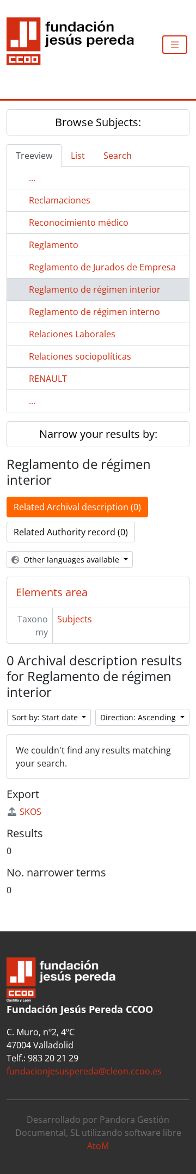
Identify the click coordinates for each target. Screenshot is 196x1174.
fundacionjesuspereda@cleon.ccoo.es (84, 1071)
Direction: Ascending (139, 717)
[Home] (75, 44)
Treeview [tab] (34, 156)
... (32, 178)
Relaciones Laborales (72, 334)
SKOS (30, 812)
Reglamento (53, 245)
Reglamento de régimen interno (94, 312)
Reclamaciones (59, 200)
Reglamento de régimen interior (95, 289)
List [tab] (78, 156)
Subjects (74, 619)
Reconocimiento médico (78, 222)
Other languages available (71, 559)
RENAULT (48, 379)
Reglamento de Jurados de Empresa (102, 267)
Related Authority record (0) (71, 532)
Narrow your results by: (98, 434)
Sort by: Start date (46, 717)
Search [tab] (117, 156)
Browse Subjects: (98, 122)
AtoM (98, 1146)
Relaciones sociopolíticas (80, 356)
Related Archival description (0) (77, 507)
